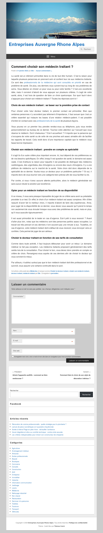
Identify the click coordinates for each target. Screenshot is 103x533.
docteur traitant (16, 273)
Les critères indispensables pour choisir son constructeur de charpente (37, 435)
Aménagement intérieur (20, 451)
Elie (32, 71)
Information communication (22, 482)
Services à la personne (20, 501)
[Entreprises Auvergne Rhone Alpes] (51, 37)
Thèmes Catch (59, 526)
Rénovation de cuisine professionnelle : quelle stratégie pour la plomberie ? (39, 424)
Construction (16, 469)
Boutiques (15, 461)
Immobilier (15, 477)
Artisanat (15, 453)
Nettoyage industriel (19, 493)
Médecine (33, 271)
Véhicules (15, 511)
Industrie (15, 480)
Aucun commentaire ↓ (44, 71)
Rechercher (14, 390)
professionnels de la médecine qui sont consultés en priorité (52, 82)
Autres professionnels (20, 456)
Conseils (15, 466)
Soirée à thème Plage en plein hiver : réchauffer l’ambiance (33, 429)
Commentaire (18, 296)
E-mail (15, 340)
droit (13, 472)
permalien (54, 273)
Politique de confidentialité (78, 523)
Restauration (16, 498)
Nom (15, 330)
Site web (16, 350)
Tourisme (15, 506)
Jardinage (15, 485)
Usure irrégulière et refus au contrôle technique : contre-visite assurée (37, 432)
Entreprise (15, 474)
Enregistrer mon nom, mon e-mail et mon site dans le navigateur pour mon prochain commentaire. (47, 356)
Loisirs (14, 488)
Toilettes (15, 504)
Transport (15, 509)
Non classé (16, 496)
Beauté (14, 459)
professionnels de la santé (48, 120)
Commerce (16, 464)
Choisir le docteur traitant (59, 271)
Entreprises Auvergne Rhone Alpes (47, 44)
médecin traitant (29, 273)
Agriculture (16, 448)
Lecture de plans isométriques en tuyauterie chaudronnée (33, 427)
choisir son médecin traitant (79, 271)
